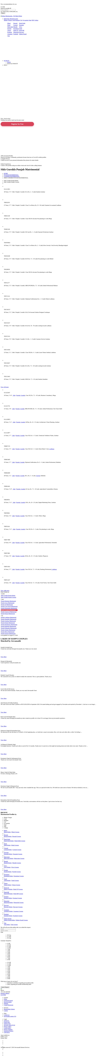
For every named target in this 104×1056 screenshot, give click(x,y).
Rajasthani (16, 28)
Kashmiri (15, 34)
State (30, 20)
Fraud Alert (7, 1022)
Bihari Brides (7, 832)
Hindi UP (15, 30)
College (36, 20)
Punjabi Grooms (16, 871)
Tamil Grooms (15, 880)
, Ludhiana (51, 449)
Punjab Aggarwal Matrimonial (8, 612)
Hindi (8, 25)
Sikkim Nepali (22, 34)
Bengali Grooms (16, 836)
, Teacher (38, 475)
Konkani (9, 32)
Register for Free (17, 124)
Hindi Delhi (22, 23)
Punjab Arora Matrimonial (7, 603)
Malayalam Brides (8, 858)
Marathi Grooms (16, 863)
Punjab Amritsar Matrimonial (8, 621)
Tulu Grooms (14, 924)
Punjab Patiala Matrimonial (8, 623)
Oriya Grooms (15, 867)
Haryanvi (21, 32)
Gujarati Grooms (17, 849)
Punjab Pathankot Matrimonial (8, 628)
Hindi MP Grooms (18, 893)
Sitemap (6, 1003)
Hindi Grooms (15, 845)
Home (5, 999)
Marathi (15, 27)
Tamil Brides (7, 880)
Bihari (9, 23)
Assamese (10, 34)
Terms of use (7, 1023)
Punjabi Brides (7, 871)
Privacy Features (8, 1029)
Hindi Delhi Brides (9, 841)
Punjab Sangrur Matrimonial (8, 633)
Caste (13, 20)
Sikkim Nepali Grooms (22, 920)
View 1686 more (5, 590)
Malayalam (10, 27)
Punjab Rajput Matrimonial (8, 613)
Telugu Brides (7, 885)
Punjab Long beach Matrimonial (9, 606)
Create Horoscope (8, 1005)
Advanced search (8, 1000)
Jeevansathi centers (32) (10, 1016)
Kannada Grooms (17, 854)
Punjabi (9, 28)
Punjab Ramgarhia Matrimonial (9, 608)
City (21, 20)
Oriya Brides (7, 867)
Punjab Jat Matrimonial (7, 604)
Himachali (16, 32)
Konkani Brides (8, 898)
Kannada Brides (8, 854)
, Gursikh (22, 395)
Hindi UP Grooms (18, 889)
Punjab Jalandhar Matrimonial (8, 619)
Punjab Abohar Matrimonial (8, 630)
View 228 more (5, 387)
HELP (5, 65)
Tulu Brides (7, 924)
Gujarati (15, 25)
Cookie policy (7, 1028)
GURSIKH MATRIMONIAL (12, 176)
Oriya (20, 27)
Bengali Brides (8, 836)
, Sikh (13, 395)
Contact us (6, 1015)
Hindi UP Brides (8, 889)
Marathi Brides (8, 863)
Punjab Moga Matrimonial (7, 631)
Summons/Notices (8, 1031)
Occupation (26, 20)
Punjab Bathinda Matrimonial (8, 626)
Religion (17, 20)
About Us (6, 1020)
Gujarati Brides (8, 849)
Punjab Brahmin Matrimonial (8, 601)
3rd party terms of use (9, 1025)
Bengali (15, 23)
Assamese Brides (8, 911)
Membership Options (9, 1009)
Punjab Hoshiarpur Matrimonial (9, 624)
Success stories (8, 1002)
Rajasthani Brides (8, 876)
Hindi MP (21, 30)
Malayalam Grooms (19, 858)
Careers (6, 1010)
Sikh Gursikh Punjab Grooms (8, 597)
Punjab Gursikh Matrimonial (8, 610)
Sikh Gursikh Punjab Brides (8, 595)
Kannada (21, 25)
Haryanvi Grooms (18, 907)
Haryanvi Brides (8, 907)
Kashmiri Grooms (17, 915)
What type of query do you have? (9, 981)
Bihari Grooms (15, 832)
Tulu (8, 36)
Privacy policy (7, 1026)
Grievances (7, 1032)
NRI (33, 20)
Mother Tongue (8, 20)
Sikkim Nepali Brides (9, 920)
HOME (6, 173)
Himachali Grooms (18, 902)
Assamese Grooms (18, 911)
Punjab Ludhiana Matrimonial (8, 617)
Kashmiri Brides (8, 915)
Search (3, 13)
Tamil (20, 28)
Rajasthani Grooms (19, 876)
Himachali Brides (8, 902)
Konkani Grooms (17, 898)
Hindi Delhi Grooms (20, 841)
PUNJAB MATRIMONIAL (11, 175)
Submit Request (5, 987)
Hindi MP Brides (8, 893)
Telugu (9, 30)
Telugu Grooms (16, 885)
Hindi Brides (7, 845)
